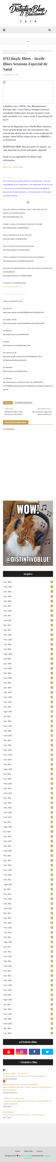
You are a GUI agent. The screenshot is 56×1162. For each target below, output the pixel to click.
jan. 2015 (28, 745)
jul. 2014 (28, 774)
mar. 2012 (28, 908)
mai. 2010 (28, 1014)
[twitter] (35, 21)
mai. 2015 (28, 726)
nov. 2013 (28, 812)
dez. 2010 (28, 980)
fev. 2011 (28, 971)
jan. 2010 (28, 1033)
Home (17, 1151)
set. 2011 (28, 937)
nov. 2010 (28, 985)
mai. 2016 (28, 668)
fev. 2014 (28, 798)
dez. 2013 (28, 807)
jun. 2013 (28, 836)
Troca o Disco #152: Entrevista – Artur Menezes (24, 1114)
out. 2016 (28, 644)
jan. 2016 (28, 687)
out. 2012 (28, 875)
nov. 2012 (28, 870)
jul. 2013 (28, 831)
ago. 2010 (28, 999)
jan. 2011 (28, 975)
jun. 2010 (28, 1009)
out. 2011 (28, 932)
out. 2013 (28, 817)
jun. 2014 (28, 779)
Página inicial (8, 51)
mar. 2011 (28, 966)
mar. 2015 (28, 735)
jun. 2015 (28, 721)
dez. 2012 (28, 865)
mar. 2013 (28, 851)
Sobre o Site (28, 1151)
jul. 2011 (28, 947)
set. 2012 (28, 879)
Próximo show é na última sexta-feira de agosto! (24, 1076)
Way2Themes (26, 1155)
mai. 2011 (28, 956)
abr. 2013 (28, 846)
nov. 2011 (28, 927)
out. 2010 (28, 990)
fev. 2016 (28, 683)
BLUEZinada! (8, 1112)
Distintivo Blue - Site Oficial (15, 1073)
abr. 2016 (28, 673)
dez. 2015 (28, 692)
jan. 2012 (28, 918)
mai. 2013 (28, 841)
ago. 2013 (28, 827)
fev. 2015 (28, 740)
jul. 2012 (28, 889)
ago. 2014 (28, 769)
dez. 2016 (28, 635)
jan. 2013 (28, 860)
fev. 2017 (28, 625)
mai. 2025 (28, 587)
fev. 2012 (28, 913)
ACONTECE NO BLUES (23, 51)
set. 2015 (28, 707)
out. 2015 (28, 702)
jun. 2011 (28, 951)
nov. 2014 (28, 755)
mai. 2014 (28, 783)
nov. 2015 (28, 697)
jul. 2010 (28, 1004)
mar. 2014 (28, 793)
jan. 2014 (28, 803)
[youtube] (25, 21)
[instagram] (20, 21)
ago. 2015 (28, 711)
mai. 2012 (28, 899)
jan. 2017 (28, 630)
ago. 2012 (28, 884)
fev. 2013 (28, 855)
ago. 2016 (28, 654)
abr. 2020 (28, 601)
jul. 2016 (28, 659)
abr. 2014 (28, 788)
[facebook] (30, 21)
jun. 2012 (28, 894)
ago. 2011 (28, 942)
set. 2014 (28, 764)
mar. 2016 (28, 678)
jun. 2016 (28, 663)
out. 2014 (28, 759)
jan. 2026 (28, 582)
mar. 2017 (28, 620)
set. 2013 (28, 822)
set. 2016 (28, 649)
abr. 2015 (28, 731)
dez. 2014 (28, 750)
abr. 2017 (28, 615)
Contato (39, 1151)
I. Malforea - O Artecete (13, 1098)
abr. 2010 (28, 1019)
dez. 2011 (28, 923)
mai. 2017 (28, 611)
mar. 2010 (28, 1023)
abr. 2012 (28, 903)
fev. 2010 (28, 1028)
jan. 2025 (28, 591)
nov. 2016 (28, 639)
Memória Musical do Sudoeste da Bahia (20, 1084)
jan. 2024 (28, 596)
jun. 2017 (28, 606)
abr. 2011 (28, 961)
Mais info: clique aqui (13, 167)
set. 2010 (28, 995)
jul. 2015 (28, 716)
